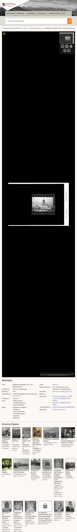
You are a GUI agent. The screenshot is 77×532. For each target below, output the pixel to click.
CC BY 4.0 (55, 384)
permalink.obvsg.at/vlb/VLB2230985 (63, 407)
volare (25, 28)
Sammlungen (31, 13)
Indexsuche (20, 13)
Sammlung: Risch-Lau (36, 28)
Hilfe (63, 13)
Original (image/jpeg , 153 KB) (62, 396)
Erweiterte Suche (54, 13)
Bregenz (16, 398)
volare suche (10, 13)
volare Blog (42, 13)
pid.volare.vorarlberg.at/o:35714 (62, 391)
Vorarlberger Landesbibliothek (11, 28)
